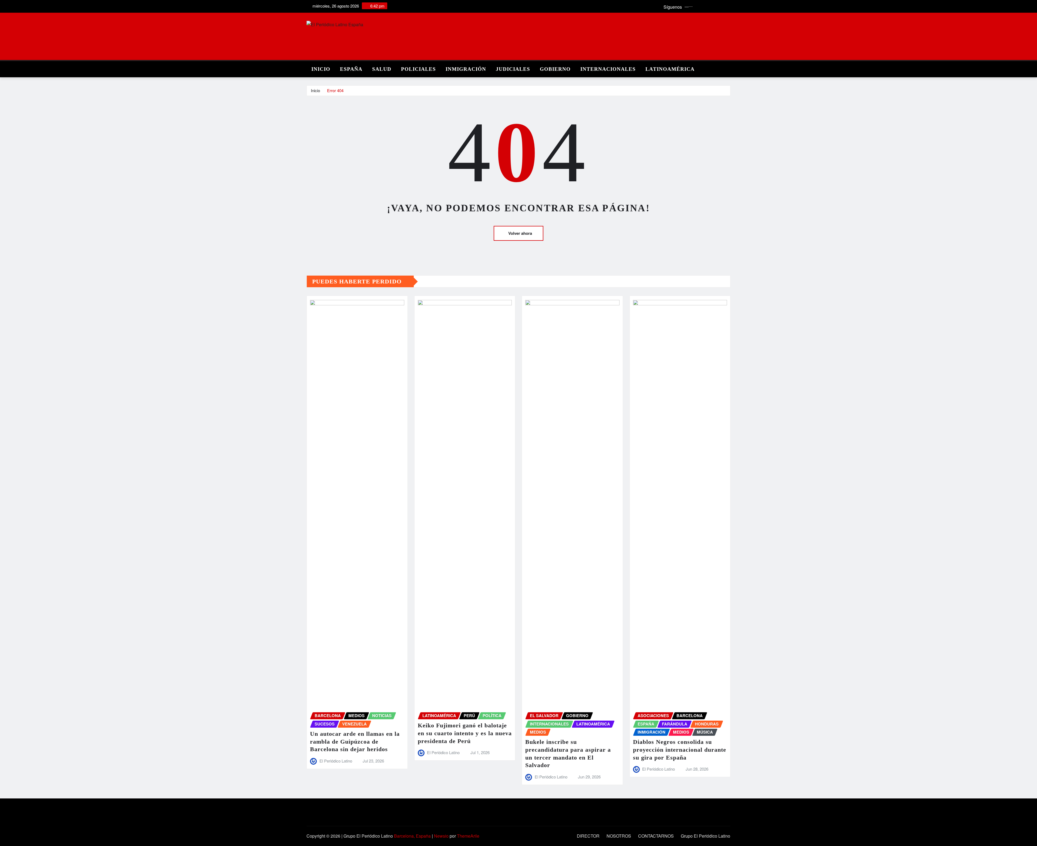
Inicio (320, 69)
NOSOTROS (619, 836)
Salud (381, 69)
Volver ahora (520, 233)
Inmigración (466, 69)
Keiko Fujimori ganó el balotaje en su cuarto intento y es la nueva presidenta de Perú (465, 733)
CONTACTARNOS (656, 836)
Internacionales (608, 69)
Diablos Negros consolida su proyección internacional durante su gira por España (679, 749)
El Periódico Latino (335, 761)
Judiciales (513, 69)
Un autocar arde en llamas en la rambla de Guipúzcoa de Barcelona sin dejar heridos (355, 741)
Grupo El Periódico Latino (705, 836)
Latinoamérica (670, 69)
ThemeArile (468, 836)
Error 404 (335, 90)
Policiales (418, 69)
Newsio (441, 836)
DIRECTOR (588, 836)
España (351, 69)
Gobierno (555, 69)
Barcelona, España (412, 836)
